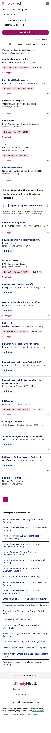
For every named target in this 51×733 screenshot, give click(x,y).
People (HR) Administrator (14, 422)
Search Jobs (26, 32)
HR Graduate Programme (13, 223)
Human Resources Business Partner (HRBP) (22, 362)
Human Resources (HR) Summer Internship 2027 (23, 380)
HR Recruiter (8, 323)
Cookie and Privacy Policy (32, 214)
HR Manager (8, 401)
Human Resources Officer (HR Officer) (19, 284)
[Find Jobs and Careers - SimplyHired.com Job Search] (11, 3)
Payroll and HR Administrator (15, 80)
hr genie (22, 53)
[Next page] (39, 499)
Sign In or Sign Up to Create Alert (26, 205)
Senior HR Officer (10, 261)
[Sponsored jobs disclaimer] (47, 44)
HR (5, 144)
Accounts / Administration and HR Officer (21, 302)
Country (16, 689)
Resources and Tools (24, 675)
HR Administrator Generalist (15, 59)
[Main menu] (47, 3)
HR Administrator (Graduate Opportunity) (21, 240)
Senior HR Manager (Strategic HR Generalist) (22, 436)
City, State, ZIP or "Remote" (14, 20)
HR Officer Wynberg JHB (13, 101)
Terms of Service (38, 711)
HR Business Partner (11, 478)
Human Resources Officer (13, 168)
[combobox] (25, 14)
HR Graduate (8, 121)
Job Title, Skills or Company (14, 9)
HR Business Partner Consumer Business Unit (22, 457)
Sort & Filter (40, 39)
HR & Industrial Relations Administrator (20, 344)
